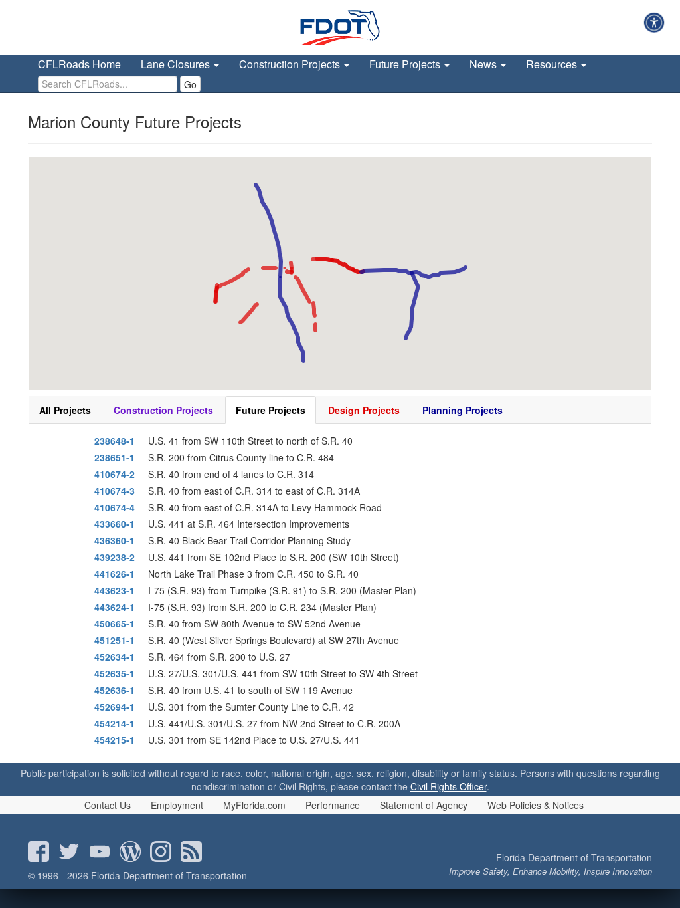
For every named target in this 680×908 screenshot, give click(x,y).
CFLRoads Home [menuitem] (79, 64)
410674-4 (114, 507)
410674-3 (114, 490)
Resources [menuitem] (553, 64)
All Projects (65, 410)
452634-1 (114, 656)
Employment (177, 805)
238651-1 (114, 457)
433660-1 (114, 523)
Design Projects (364, 410)
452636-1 (114, 690)
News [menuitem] (484, 64)
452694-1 (114, 706)
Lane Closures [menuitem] (176, 64)
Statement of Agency (424, 805)
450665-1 (114, 623)
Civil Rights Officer (448, 786)
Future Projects (270, 410)
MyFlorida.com (254, 805)
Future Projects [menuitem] (406, 64)
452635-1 (114, 673)
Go (190, 84)
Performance (332, 805)
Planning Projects (462, 410)
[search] (107, 84)
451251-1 (114, 640)
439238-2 (114, 557)
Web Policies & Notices (535, 805)
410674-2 (114, 474)
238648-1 (114, 440)
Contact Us (107, 805)
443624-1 (114, 607)
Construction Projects (163, 410)
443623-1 (114, 590)
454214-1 (114, 723)
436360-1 (114, 540)
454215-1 (114, 739)
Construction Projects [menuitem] (291, 64)
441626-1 (114, 573)
